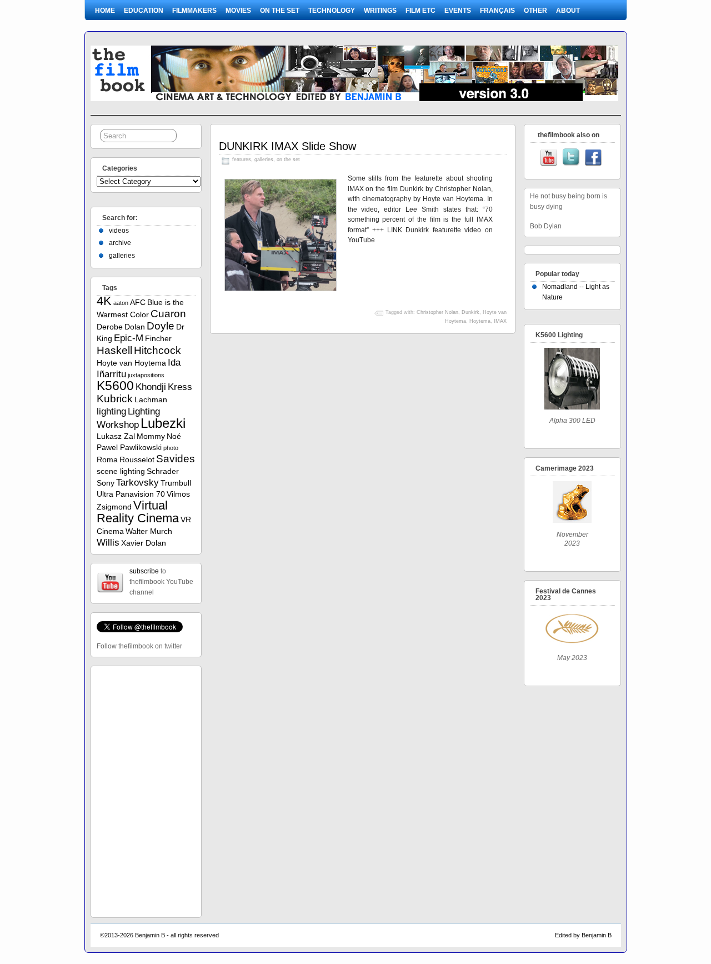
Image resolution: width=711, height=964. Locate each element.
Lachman (150, 399)
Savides (175, 458)
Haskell (114, 350)
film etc (420, 10)
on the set (279, 10)
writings (380, 10)
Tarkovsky (137, 482)
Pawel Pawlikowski (129, 447)
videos (119, 230)
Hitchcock (157, 350)
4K (104, 301)
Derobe (110, 326)
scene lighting (121, 471)
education (143, 10)
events (457, 10)
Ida (174, 362)
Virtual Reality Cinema (138, 511)
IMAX (500, 321)
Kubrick (115, 398)
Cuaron (168, 313)
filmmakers (194, 10)
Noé (174, 436)
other (535, 10)
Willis (108, 542)
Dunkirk (470, 312)
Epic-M (128, 338)
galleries (263, 159)
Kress (180, 387)
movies (238, 10)
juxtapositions (146, 375)
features (241, 159)
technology (331, 10)
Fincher (158, 338)
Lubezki (163, 423)
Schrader (163, 471)
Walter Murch (149, 531)
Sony (105, 482)
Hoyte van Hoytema (131, 362)
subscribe (144, 571)
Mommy (151, 436)
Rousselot (136, 459)
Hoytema (479, 321)
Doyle (160, 326)
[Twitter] (571, 158)
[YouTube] (549, 158)
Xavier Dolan (143, 542)
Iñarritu (111, 374)
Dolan (134, 326)
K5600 (115, 385)
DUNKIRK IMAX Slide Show (287, 146)
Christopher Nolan (437, 312)
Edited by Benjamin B (583, 935)
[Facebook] (593, 158)
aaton (120, 302)
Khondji (151, 387)
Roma (107, 459)
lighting (111, 411)
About (568, 10)
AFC (138, 302)
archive (120, 243)
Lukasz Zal (116, 436)
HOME (105, 10)
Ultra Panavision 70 (131, 494)
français (497, 10)
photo (170, 447)
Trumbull (176, 482)
